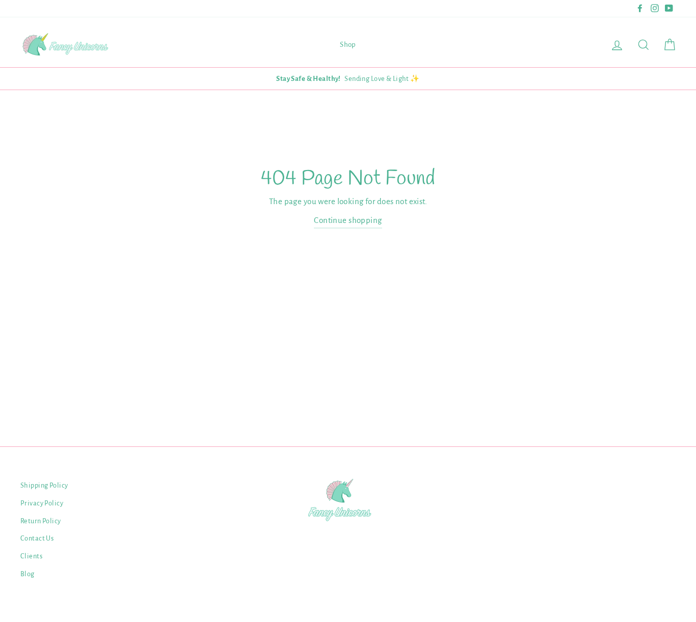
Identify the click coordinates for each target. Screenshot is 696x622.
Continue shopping (348, 220)
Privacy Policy (41, 503)
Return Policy (40, 521)
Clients (31, 556)
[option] (348, 78)
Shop (348, 44)
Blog (27, 574)
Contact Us (36, 538)
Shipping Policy (44, 485)
